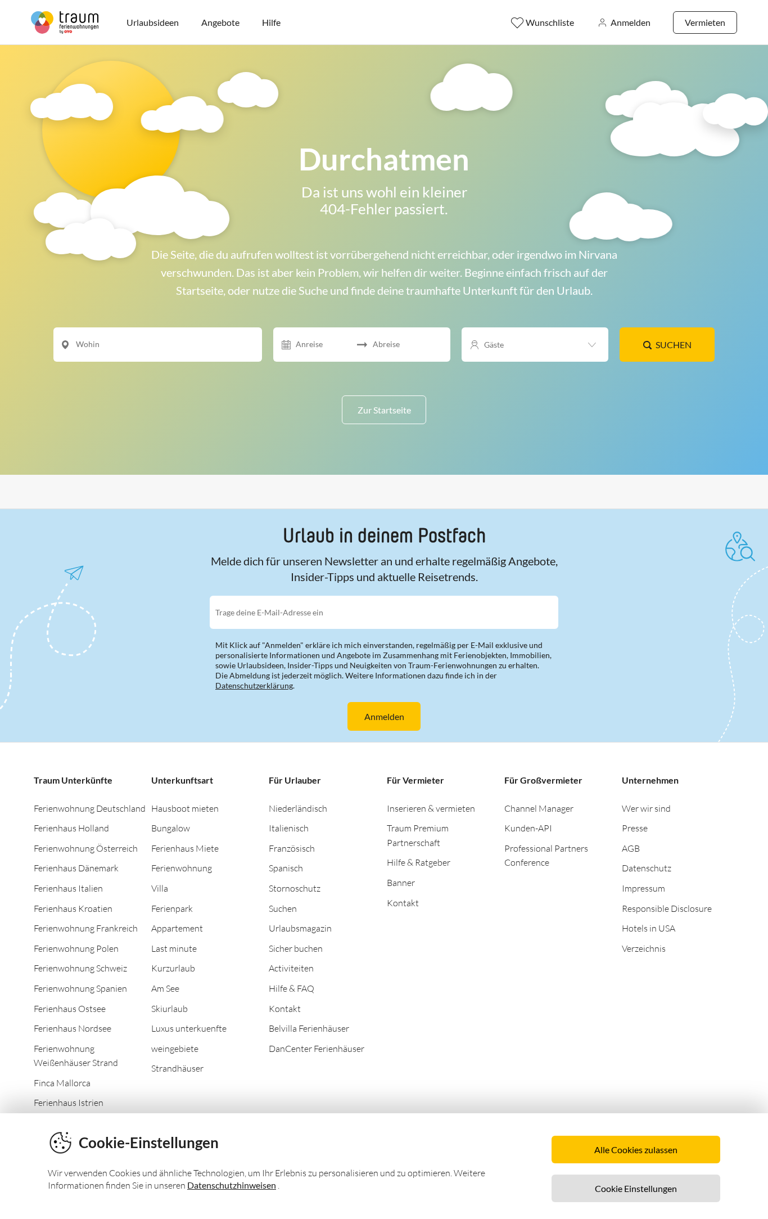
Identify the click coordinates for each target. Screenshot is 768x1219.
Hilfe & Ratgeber (418, 862)
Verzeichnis (644, 948)
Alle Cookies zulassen (635, 1149)
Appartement (177, 928)
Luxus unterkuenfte (189, 1028)
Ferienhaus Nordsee (72, 1028)
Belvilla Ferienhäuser (309, 1028)
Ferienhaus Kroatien (73, 908)
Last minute (174, 948)
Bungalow (170, 828)
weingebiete (174, 1048)
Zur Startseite (384, 409)
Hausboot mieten (185, 808)
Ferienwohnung (181, 868)
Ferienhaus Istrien (68, 1102)
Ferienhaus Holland (71, 828)
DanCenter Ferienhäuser (316, 1048)
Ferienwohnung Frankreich (86, 928)
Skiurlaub (169, 1008)
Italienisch (289, 828)
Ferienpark (172, 908)
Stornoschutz (294, 888)
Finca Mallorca (62, 1082)
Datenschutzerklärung (254, 685)
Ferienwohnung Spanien (80, 988)
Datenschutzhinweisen (231, 1185)
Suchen (674, 344)
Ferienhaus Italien (68, 888)
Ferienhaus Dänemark (76, 868)
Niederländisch (298, 808)
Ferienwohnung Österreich (86, 848)
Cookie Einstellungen (636, 1188)
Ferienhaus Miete (185, 848)
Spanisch (286, 868)
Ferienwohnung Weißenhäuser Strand (76, 1056)
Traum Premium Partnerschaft (418, 835)
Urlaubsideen (153, 22)
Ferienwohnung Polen (76, 948)
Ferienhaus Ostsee (70, 1008)
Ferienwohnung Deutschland (90, 808)
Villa (159, 888)
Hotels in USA (648, 928)
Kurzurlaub (173, 968)
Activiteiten (291, 968)
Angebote (220, 22)
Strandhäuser (177, 1068)
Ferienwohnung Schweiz (80, 968)
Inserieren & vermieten (431, 808)
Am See (165, 988)
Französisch (292, 848)
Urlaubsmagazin (300, 928)
